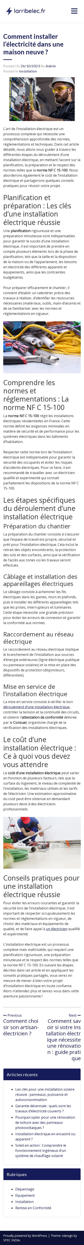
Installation (28, 71)
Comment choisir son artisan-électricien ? (21, 1027)
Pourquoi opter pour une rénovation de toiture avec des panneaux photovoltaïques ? (45, 1122)
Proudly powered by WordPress (25, 1236)
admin (51, 66)
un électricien (56, 928)
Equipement (25, 1195)
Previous (14, 1015)
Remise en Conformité (33, 1208)
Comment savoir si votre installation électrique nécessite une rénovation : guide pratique (63, 1039)
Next (73, 1015)
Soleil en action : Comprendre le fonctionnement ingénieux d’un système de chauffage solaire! (40, 1150)
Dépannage (24, 1189)
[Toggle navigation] (74, 11)
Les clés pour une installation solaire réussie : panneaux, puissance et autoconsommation (45, 1094)
